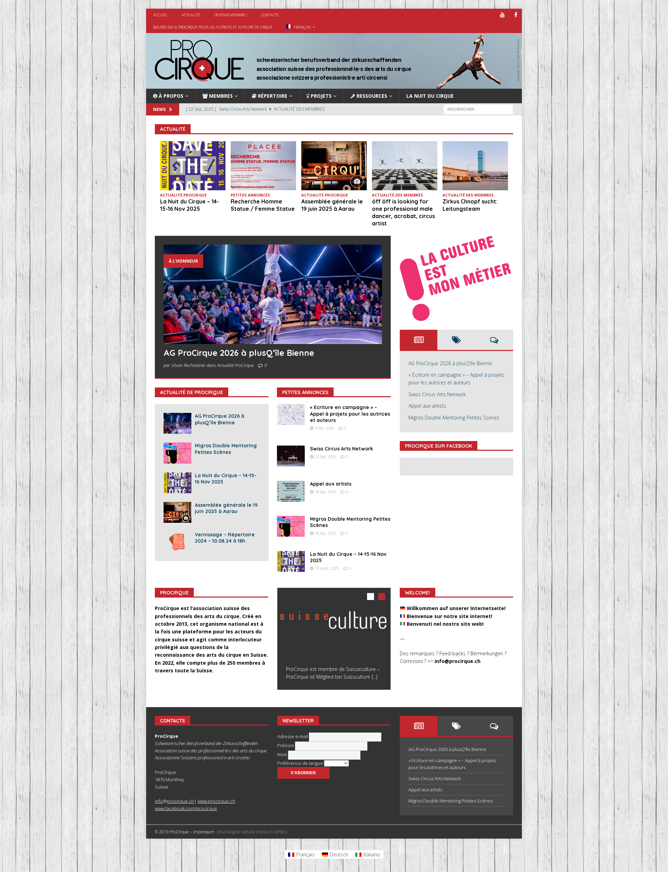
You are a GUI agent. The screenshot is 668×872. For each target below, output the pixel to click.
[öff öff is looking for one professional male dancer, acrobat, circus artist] (404, 165)
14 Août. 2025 (327, 568)
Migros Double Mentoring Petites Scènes (226, 448)
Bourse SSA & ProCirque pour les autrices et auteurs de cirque (212, 27)
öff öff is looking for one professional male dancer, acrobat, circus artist (403, 212)
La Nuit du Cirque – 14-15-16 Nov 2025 (189, 205)
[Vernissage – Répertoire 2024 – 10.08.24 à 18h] (177, 541)
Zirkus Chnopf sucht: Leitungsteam (470, 205)
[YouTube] (502, 15)
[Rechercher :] (478, 109)
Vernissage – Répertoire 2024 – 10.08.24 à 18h (225, 537)
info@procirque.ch (457, 661)
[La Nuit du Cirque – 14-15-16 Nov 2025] (192, 165)
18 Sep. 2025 (325, 491)
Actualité (191, 14)
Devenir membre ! (230, 14)
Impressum (203, 832)
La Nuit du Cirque (430, 96)
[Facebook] (516, 15)
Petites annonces (305, 392)
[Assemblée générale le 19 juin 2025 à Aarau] (334, 165)
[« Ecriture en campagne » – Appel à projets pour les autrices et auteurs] (291, 414)
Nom (282, 755)
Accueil (160, 14)
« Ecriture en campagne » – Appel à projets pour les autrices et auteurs (350, 413)
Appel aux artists (330, 484)
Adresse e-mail (293, 737)
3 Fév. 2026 (324, 428)
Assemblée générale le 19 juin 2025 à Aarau (332, 205)
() (252, 832)
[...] (374, 676)
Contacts (269, 14)
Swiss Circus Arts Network (341, 449)
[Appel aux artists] (291, 491)
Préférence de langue (300, 763)
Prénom (286, 746)
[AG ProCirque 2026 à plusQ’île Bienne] (273, 294)
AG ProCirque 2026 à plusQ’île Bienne (239, 352)
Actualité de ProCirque (191, 392)
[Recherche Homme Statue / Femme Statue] (263, 165)
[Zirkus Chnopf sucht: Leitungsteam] (475, 165)
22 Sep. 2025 (325, 456)
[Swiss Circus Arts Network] (291, 456)
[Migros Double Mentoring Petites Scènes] (177, 452)
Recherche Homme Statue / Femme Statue (263, 205)
